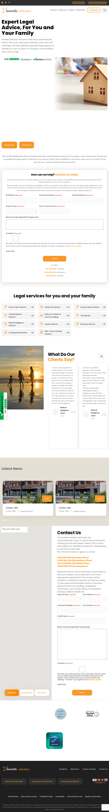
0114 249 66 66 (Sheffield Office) (73, 563)
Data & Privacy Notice (29, 796)
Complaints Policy (46, 796)
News (47, 499)
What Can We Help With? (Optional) (22, 217)
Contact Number (50, 195)
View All (6, 520)
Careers (71, 10)
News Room (81, 10)
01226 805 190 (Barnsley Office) (73, 557)
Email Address (82, 195)
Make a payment (78, 3)
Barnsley (42, 692)
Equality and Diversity (93, 796)
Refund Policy (13, 796)
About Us (62, 10)
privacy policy (76, 246)
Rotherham (27, 692)
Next (101, 356)
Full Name (14, 195)
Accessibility (60, 796)
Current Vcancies (89, 769)
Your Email (91, 605)
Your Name (91, 595)
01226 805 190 (51, 276)
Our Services (9, 145)
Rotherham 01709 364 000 (42, 781)
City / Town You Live (52, 206)
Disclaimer (63, 769)
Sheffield (12, 692)
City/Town (66, 616)
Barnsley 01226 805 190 (70, 781)
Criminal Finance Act (74, 796)
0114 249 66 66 (50, 269)
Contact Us (94, 10)
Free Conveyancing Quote (97, 3)
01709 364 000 (50, 272)
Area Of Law (15, 206)
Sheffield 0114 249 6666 (14, 781)
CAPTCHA (10, 251)
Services (53, 10)
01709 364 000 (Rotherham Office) (74, 560)
